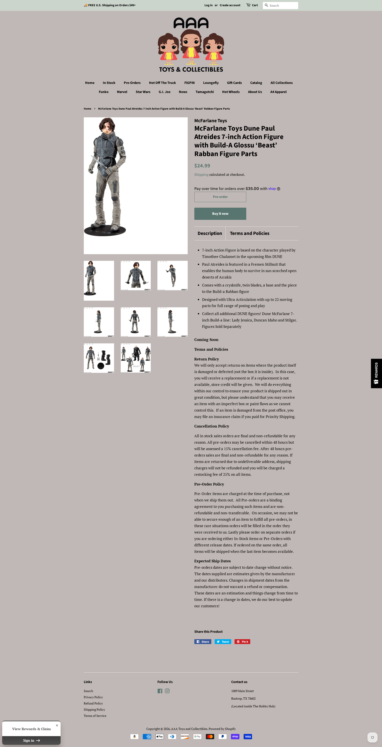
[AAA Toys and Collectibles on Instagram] (167, 692)
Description (210, 233)
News (183, 91)
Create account (230, 5)
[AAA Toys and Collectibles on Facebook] (159, 692)
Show (376, 373)
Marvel (122, 91)
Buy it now (220, 213)
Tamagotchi (205, 91)
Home (89, 82)
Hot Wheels (231, 91)
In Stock (109, 82)
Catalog (256, 82)
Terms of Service (95, 716)
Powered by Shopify (222, 729)
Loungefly (211, 82)
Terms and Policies (249, 233)
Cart (255, 5)
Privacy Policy (93, 697)
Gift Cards (234, 82)
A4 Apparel (278, 91)
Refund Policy (93, 703)
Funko (104, 91)
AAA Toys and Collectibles (189, 729)
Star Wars (143, 91)
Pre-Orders (132, 82)
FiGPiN (189, 82)
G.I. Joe (164, 91)
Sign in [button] (29, 740)
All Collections (282, 82)
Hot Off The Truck (162, 82)
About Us (255, 91)
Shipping (201, 174)
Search (88, 691)
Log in (208, 5)
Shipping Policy (94, 709)
